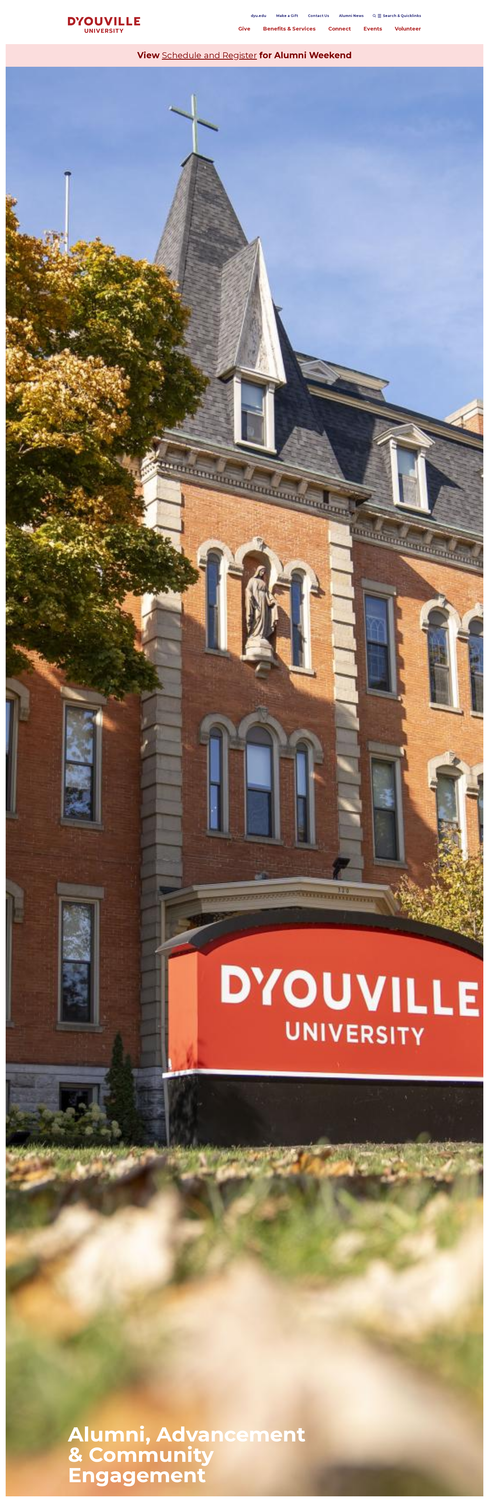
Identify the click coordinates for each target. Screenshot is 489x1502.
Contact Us (318, 16)
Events (373, 29)
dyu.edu (258, 16)
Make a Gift (287, 16)
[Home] (104, 25)
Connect (339, 29)
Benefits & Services (289, 29)
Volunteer (408, 29)
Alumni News (351, 16)
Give (244, 29)
